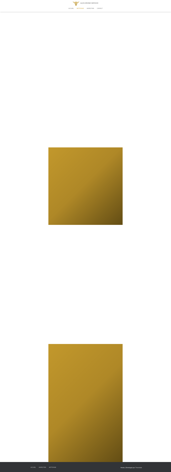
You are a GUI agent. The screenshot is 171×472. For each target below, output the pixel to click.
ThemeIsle (138, 467)
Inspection (90, 8)
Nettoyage (80, 8)
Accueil (71, 8)
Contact (100, 8)
